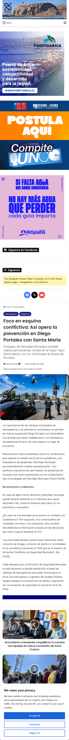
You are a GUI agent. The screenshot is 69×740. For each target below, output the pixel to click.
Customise (34, 724)
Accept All (34, 715)
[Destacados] (34, 9)
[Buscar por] (65, 22)
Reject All (34, 733)
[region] (34, 712)
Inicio (8, 307)
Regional (25, 314)
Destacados (19, 307)
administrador (12, 364)
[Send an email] (19, 364)
